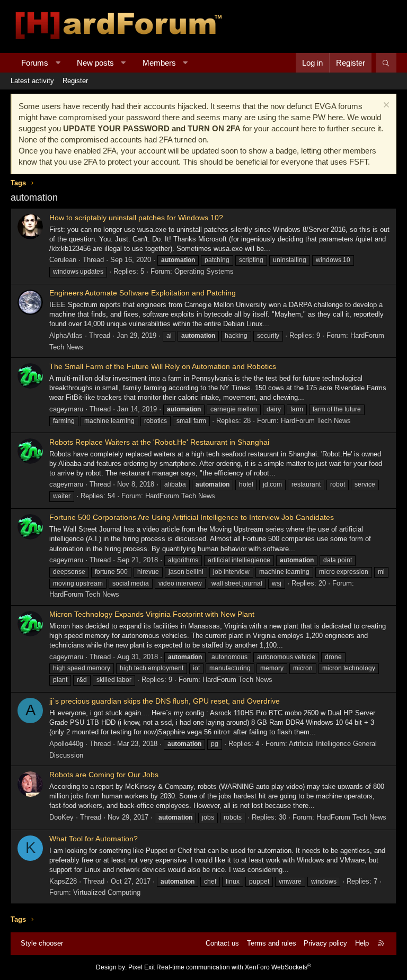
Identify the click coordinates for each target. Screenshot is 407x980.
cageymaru (66, 409)
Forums (34, 62)
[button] (58, 63)
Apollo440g (66, 744)
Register (75, 81)
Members (159, 62)
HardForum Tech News (316, 421)
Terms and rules (271, 943)
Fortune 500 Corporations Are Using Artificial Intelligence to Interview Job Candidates (191, 517)
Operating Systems (204, 271)
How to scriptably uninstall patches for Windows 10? (136, 217)
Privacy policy (325, 943)
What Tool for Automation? (93, 838)
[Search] (386, 63)
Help (362, 943)
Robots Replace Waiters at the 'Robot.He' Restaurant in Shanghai (159, 442)
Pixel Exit (141, 967)
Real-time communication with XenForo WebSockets (233, 967)
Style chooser (42, 943)
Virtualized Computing (106, 892)
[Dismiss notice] (385, 106)
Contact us (222, 943)
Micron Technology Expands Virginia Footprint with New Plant (151, 614)
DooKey (61, 817)
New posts (95, 62)
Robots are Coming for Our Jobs (103, 774)
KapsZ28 (63, 881)
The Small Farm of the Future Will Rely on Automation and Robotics (162, 366)
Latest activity (32, 81)
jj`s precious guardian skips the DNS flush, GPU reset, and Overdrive (164, 701)
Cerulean (62, 260)
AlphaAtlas (66, 335)
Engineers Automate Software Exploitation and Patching (142, 293)
